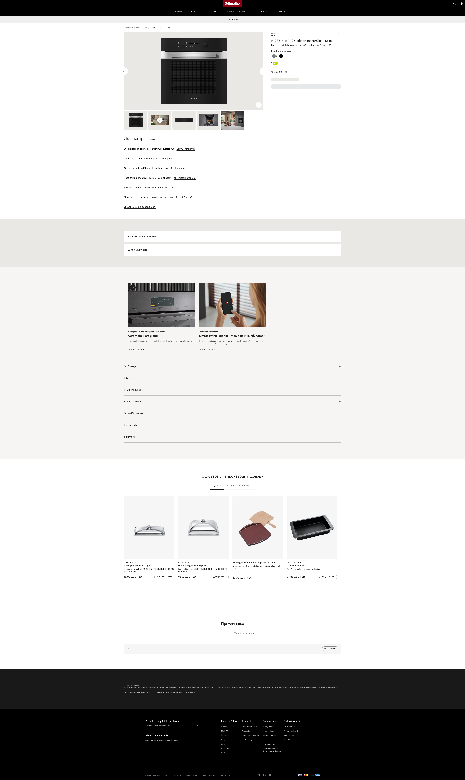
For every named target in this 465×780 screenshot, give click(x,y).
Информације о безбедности (140, 207)
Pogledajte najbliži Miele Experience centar (161, 740)
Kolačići (33, 777)
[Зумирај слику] (259, 105)
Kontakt (224, 753)
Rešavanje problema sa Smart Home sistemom (272, 750)
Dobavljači (225, 748)
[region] (194, 71)
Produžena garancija (249, 740)
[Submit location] (197, 726)
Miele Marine (289, 735)
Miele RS (224, 731)
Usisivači (213, 12)
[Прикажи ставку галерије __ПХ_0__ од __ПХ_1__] (135, 120)
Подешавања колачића (380, 770)
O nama (224, 727)
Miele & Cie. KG (183, 197)
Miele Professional (291, 727)
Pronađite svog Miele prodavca (162, 721)
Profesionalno (283, 12)
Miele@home (268, 727)
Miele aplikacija (268, 731)
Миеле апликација (244, 633)
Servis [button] (264, 12)
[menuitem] (180, 11)
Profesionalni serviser (292, 731)
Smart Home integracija (272, 740)
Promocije (246, 731)
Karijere (224, 740)
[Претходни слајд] (124, 71)
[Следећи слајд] (263, 71)
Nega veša (195, 12)
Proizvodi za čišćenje (236, 12)
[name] (210, 633)
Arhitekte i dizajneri (291, 740)
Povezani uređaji (269, 744)
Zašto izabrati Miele (249, 727)
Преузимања (330, 648)
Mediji (223, 744)
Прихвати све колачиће (334, 770)
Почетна (127, 28)
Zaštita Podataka (24, 777)
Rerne (136, 28)
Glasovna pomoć (269, 735)
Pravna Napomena (10, 777)
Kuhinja (178, 12)
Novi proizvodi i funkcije (251, 735)
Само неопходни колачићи (357, 770)
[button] (274, 56)
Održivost (225, 735)
